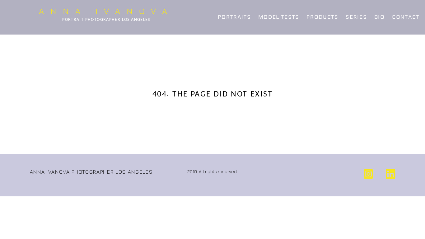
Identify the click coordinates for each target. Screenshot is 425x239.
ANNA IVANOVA (106, 11)
